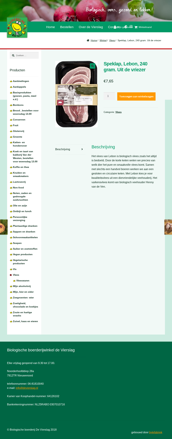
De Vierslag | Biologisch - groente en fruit (17, 27)
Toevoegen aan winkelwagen (136, 96)
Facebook (124, 26)
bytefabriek (155, 432)
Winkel (103, 40)
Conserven (19, 119)
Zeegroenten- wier (23, 297)
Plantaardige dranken (25, 226)
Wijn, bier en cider (23, 291)
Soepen (17, 243)
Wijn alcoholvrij (22, 286)
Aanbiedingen (21, 81)
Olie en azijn (20, 205)
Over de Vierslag (91, 27)
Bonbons (18, 105)
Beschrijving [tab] (62, 149)
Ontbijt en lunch (22, 211)
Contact (113, 27)
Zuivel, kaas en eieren (25, 321)
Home (50, 27)
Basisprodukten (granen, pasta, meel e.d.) (24, 96)
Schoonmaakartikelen (25, 237)
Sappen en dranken (24, 231)
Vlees (112, 40)
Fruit (15, 125)
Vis (14, 269)
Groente (17, 136)
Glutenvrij (18, 131)
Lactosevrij (19, 181)
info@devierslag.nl (27, 388)
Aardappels (19, 86)
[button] (92, 66)
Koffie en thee (21, 167)
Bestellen (67, 27)
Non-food (18, 187)
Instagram (130, 26)
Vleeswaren (22, 280)
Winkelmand (145, 27)
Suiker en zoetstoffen (25, 248)
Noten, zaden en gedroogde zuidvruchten (22, 196)
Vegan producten (23, 254)
